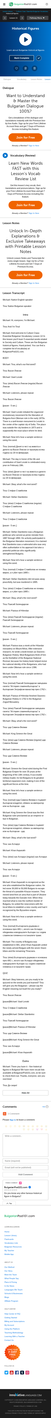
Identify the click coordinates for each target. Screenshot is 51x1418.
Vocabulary (21, 79)
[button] (47, 4)
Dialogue (7, 79)
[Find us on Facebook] (17, 1373)
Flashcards (9, 1239)
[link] (5, 18)
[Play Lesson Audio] (25, 39)
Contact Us (9, 1340)
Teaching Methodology (13, 1333)
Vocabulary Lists (11, 1243)
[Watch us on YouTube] (12, 1373)
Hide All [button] (25, 1093)
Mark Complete (21, 58)
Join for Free (25, 137)
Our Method (9, 1267)
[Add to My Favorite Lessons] (16, 68)
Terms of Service (34, 1413)
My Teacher (9, 1250)
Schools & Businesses (13, 1293)
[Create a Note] (25, 68)
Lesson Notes (36, 79)
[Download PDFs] (34, 68)
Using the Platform (12, 1329)
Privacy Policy (19, 1406)
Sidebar (37, 18)
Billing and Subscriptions (14, 1321)
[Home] (23, 6)
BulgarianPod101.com (32, 1402)
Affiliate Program (11, 1301)
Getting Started (10, 1318)
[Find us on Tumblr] (22, 1373)
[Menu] (4, 4)
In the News (9, 1286)
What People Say (11, 1278)
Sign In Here (34, 146)
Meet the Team (10, 1275)
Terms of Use (31, 1406)
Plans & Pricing (10, 1282)
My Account (9, 1325)
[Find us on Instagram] (27, 1373)
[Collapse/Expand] (25, 1106)
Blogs (6, 1297)
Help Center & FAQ (12, 1314)
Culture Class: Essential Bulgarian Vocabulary (32, 11)
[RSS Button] (5, 1114)
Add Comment (25, 1174)
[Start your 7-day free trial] (12, 1353)
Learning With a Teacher (14, 1336)
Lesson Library (8, 11)
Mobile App (9, 1254)
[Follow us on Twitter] (6, 1373)
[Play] (5, 155)
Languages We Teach (13, 1290)
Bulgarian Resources (13, 1247)
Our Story (8, 1271)
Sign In (13, 1120)
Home (6, 1232)
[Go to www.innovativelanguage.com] (25, 1394)
